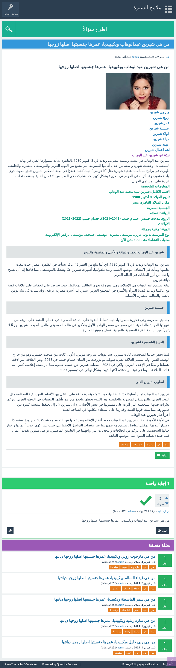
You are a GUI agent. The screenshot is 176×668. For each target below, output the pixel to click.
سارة (136, 631)
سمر (137, 610)
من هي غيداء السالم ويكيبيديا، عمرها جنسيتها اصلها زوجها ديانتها (107, 577)
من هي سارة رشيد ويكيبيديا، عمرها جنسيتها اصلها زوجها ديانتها (107, 620)
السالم (127, 588)
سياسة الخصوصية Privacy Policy (140, 664)
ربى (137, 652)
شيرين (150, 444)
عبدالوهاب (137, 444)
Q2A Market (31, 664)
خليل (128, 652)
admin (120, 561)
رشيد (127, 631)
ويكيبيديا (124, 444)
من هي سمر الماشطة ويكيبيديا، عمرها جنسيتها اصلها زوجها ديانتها (105, 599)
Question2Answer (67, 664)
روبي (124, 567)
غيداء (136, 588)
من (166, 444)
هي (159, 444)
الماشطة (126, 610)
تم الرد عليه (163, 511)
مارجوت (135, 567)
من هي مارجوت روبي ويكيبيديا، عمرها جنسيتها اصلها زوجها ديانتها (105, 556)
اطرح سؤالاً (95, 29)
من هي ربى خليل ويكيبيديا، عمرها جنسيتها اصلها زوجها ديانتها (109, 642)
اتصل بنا (167, 664)
